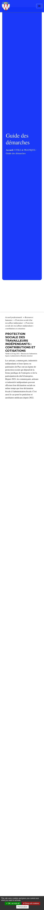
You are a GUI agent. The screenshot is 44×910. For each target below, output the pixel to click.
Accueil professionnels (13, 317)
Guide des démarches (16, 153)
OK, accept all (13, 903)
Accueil (9, 150)
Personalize (22, 907)
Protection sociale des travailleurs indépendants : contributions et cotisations (19, 326)
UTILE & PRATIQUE (24, 149)
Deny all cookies (32, 903)
